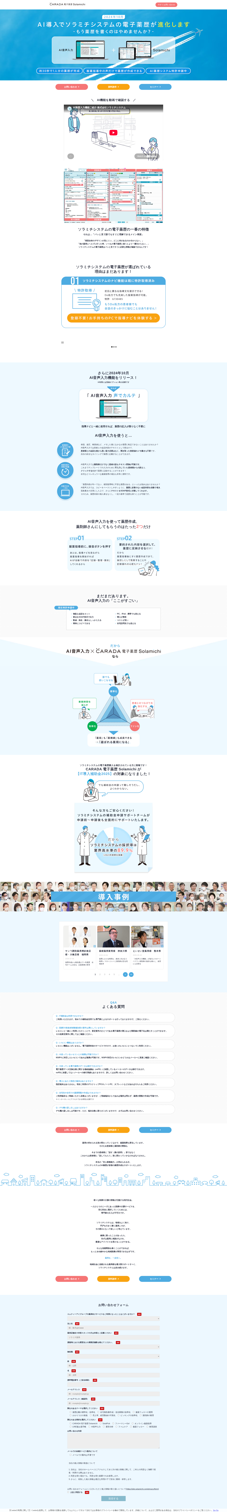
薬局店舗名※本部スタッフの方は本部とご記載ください (89, 1333)
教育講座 (153, 1427)
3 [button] (104, 974)
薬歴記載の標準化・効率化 (83, 1412)
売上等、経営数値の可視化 (104, 1415)
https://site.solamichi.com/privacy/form (142, 1489)
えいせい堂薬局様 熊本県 (147, 951)
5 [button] (114, 974)
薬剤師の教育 (148, 1415)
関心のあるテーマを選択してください (82, 1408)
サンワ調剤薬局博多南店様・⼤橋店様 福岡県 (78, 953)
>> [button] (131, 973)
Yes (214, 1510)
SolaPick (106, 1424)
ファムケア (123, 1427)
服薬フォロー (138, 1427)
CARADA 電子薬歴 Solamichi (84, 1424)
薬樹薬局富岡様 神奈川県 (113, 951)
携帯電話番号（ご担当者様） (78, 1380)
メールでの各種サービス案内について (82, 1451)
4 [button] (109, 974)
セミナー (154, 87)
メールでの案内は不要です (83, 1455)
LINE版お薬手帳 (79, 1427)
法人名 (70, 1324)
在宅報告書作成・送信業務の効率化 (115, 1412)
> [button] (125, 973)
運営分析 (109, 1427)
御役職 (70, 1352)
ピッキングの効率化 (129, 1415)
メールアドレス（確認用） (78, 1399)
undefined (56, 310)
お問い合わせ (70, 87)
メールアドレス (73, 1389)
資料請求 (112, 87)
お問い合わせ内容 (74, 1431)
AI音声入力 (96, 1427)
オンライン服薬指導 (143, 1424)
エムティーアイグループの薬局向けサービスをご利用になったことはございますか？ (101, 1314)
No (217, 1510)
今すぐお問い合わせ (166, 5)
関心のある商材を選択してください (81, 1420)
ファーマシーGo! (122, 1424)
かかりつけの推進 (80, 1415)
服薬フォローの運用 (144, 1412)
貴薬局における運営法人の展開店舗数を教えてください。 (90, 1342)
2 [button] (99, 974)
